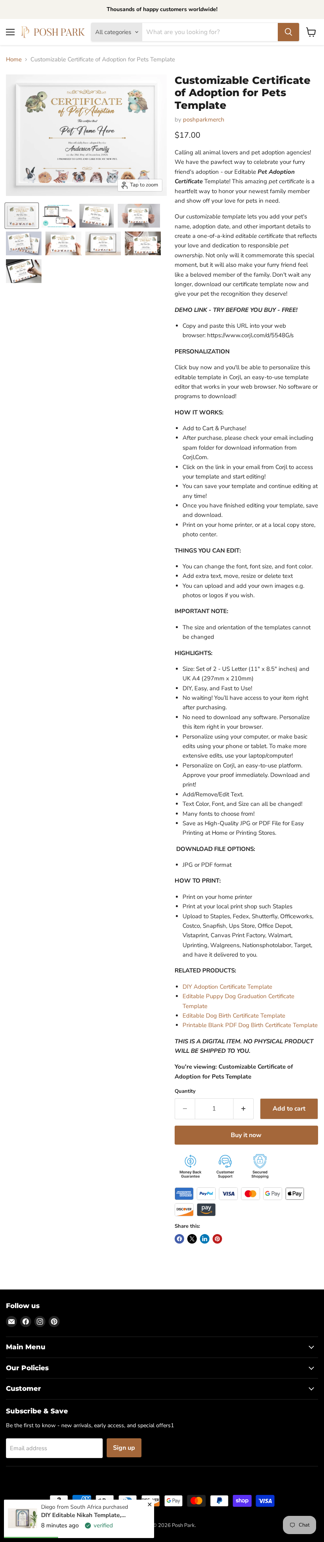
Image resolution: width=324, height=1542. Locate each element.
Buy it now (246, 1135)
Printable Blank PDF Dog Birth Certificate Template (250, 1025)
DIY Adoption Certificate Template (227, 987)
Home (14, 59)
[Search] (288, 32)
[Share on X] (192, 1239)
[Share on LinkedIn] (204, 1239)
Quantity (185, 1091)
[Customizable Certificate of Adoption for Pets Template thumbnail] (21, 215)
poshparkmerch (203, 119)
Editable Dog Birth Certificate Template (234, 1016)
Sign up (124, 1447)
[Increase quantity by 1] (244, 1108)
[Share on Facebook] (179, 1239)
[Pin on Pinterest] (217, 1239)
